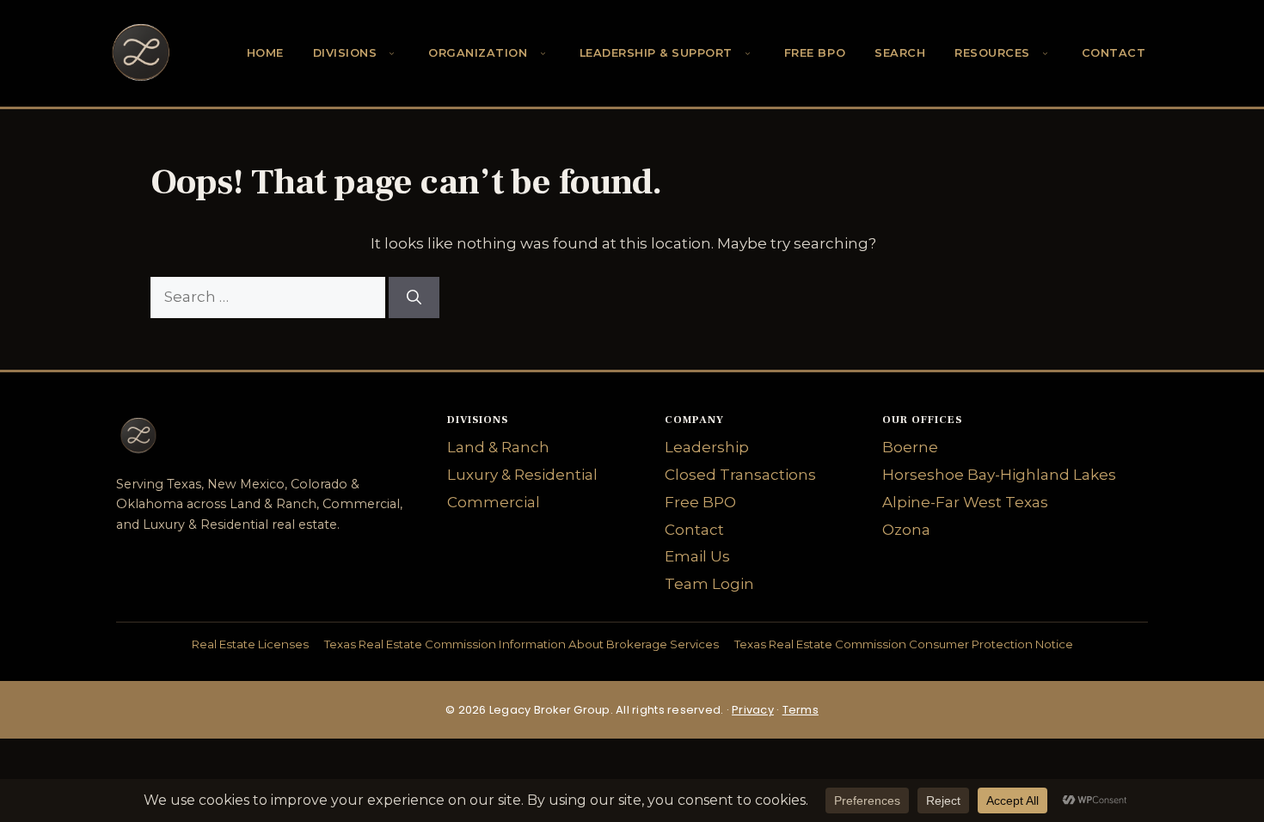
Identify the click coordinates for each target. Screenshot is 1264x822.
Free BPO (814, 52)
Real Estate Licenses (250, 644)
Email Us (697, 556)
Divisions (345, 52)
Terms (800, 709)
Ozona (906, 529)
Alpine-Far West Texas (965, 502)
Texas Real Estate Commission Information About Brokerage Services (521, 644)
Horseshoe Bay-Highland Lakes (999, 474)
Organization (477, 52)
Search (899, 52)
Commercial (493, 502)
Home (265, 52)
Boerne (910, 447)
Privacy (753, 709)
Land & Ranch (498, 447)
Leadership (707, 447)
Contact (1114, 52)
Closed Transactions (740, 474)
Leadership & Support (656, 52)
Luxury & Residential (522, 474)
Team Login (709, 583)
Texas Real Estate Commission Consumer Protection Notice (903, 644)
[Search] (414, 297)
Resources (992, 52)
